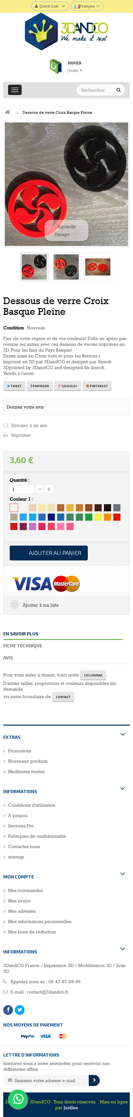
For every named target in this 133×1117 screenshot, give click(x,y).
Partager (40, 386)
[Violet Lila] (32, 526)
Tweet (16, 386)
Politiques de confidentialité (37, 836)
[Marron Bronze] (60, 507)
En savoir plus (20, 633)
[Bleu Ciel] (23, 517)
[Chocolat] (98, 507)
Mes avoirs (19, 900)
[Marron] (88, 507)
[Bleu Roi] (42, 517)
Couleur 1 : (22, 499)
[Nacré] (32, 507)
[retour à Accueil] (7, 112)
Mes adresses (22, 911)
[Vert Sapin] (70, 517)
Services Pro (21, 825)
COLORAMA (93, 675)
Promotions (19, 750)
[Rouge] (116, 517)
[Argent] (13, 517)
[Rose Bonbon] (51, 526)
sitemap (16, 856)
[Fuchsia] (42, 526)
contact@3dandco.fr (47, 992)
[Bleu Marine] (51, 517)
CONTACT (63, 697)
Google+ (69, 386)
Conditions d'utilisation (31, 805)
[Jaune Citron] (98, 517)
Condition (13, 327)
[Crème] (51, 507)
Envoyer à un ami (29, 425)
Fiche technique (22, 645)
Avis (8, 657)
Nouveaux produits (27, 761)
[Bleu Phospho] (32, 517)
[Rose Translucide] (70, 526)
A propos (17, 815)
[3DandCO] (66, 33)
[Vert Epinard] (79, 517)
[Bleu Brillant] (60, 517)
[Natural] (13, 507)
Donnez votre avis (25, 407)
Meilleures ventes (26, 771)
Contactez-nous (24, 846)
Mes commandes (25, 890)
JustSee (71, 1107)
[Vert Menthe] (88, 517)
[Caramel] (79, 507)
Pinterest (98, 386)
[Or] (70, 507)
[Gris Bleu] (116, 507)
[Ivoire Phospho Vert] (42, 507)
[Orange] (107, 517)
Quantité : (20, 480)
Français (87, 6)
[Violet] (23, 526)
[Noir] (107, 507)
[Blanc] (23, 507)
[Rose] (60, 526)
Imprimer (21, 435)
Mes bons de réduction (32, 931)
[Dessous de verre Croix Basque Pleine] (34, 267)
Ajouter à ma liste (40, 605)
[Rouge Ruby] (13, 526)
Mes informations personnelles (39, 921)
